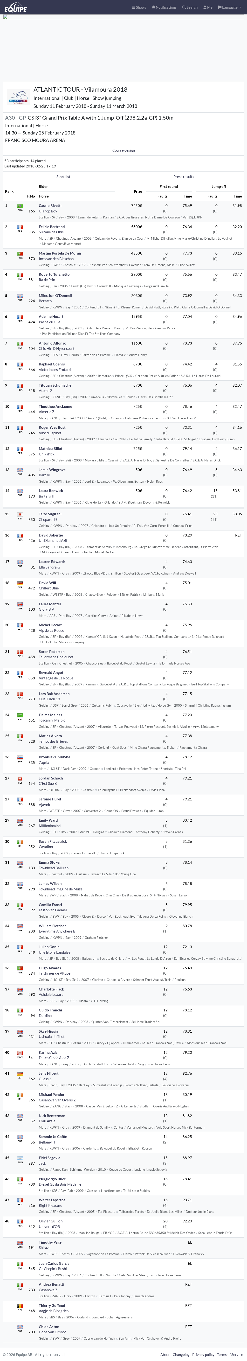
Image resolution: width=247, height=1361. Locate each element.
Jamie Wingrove (52, 469)
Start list (63, 176)
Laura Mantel (50, 604)
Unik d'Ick (47, 454)
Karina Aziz (48, 1052)
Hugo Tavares (50, 968)
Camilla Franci (50, 904)
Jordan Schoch (51, 778)
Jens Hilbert (49, 1073)
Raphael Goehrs (52, 364)
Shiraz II (45, 1247)
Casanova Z (48, 1290)
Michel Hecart (50, 625)
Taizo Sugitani (50, 514)
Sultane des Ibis (51, 232)
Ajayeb (44, 804)
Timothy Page (50, 1242)
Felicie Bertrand (52, 226)
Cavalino (46, 846)
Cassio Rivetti (50, 205)
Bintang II (47, 496)
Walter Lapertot (52, 1200)
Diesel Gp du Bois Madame (60, 1184)
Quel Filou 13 (49, 699)
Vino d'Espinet (50, 433)
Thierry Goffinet (52, 1305)
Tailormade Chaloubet (56, 657)
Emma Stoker (50, 862)
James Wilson (50, 883)
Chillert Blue (49, 588)
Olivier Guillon (51, 1221)
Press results (183, 176)
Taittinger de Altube (54, 973)
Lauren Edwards (52, 561)
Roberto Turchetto (54, 274)
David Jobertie (51, 535)
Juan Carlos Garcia (54, 1263)
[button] (229, 7)
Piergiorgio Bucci (53, 1179)
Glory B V (46, 609)
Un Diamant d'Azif (53, 540)
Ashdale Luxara (51, 994)
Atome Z (45, 390)
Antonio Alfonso (52, 343)
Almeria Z (46, 411)
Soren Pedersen (52, 651)
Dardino (45, 1015)
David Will (47, 583)
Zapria (44, 762)
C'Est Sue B (48, 783)
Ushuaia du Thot (52, 1036)
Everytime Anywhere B (57, 931)
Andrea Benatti (51, 1284)
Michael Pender (51, 1094)
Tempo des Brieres (53, 741)
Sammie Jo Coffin (53, 1136)
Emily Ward (48, 820)
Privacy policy (203, 1354)
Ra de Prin (47, 279)
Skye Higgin (48, 1031)
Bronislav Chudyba (54, 757)
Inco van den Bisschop (56, 258)
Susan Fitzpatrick (53, 841)
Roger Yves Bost (52, 427)
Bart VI (44, 475)
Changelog (181, 1354)
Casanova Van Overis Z (57, 1100)
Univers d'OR (49, 1226)
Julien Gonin (49, 947)
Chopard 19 (48, 519)
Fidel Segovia (49, 1158)
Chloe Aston (49, 1326)
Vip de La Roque (51, 630)
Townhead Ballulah (54, 868)
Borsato (45, 301)
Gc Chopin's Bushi (53, 1268)
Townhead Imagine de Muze (60, 889)
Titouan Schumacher (56, 385)
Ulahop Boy (48, 211)
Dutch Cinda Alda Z (54, 1057)
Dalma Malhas (50, 715)
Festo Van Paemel (53, 910)
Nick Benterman (52, 1115)
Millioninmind (50, 826)
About (165, 1354)
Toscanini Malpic (52, 720)
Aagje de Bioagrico (54, 1311)
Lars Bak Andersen (54, 693)
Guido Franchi (50, 1010)
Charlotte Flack (51, 989)
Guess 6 (45, 1079)
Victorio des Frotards (55, 369)
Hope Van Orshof (52, 1332)
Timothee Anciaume (55, 406)
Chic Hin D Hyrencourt (57, 348)
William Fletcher (52, 926)
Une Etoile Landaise (54, 952)
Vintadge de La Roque (56, 678)
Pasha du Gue (49, 322)
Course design (123, 150)
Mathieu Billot (50, 448)
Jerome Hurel (50, 799)
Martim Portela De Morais (60, 253)
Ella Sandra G (49, 567)
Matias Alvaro (50, 736)
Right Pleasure (50, 1205)
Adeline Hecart (51, 316)
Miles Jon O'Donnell (55, 295)
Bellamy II (47, 1142)
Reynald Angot (51, 672)
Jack (42, 1163)
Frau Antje (47, 1121)
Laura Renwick (51, 490)
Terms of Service (230, 1354)
